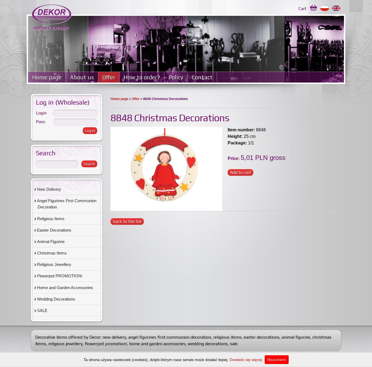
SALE (42, 310)
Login (41, 113)
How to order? (142, 77)
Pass (40, 121)
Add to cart (240, 172)
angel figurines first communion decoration (169, 337)
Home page (47, 77)
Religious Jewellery (54, 264)
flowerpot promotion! (106, 343)
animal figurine (296, 337)
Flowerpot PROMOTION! (59, 276)
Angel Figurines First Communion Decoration (66, 203)
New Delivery (49, 189)
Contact (202, 77)
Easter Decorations (54, 230)
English (336, 8)
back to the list (127, 221)
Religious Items (51, 218)
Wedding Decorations (56, 299)
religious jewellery (65, 343)
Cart (302, 8)
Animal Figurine (51, 241)
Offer (108, 77)
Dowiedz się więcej (246, 359)
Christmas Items (52, 253)
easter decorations (261, 337)
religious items (227, 337)
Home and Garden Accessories (65, 287)
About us (82, 77)
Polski (325, 8)
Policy (176, 77)
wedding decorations (208, 343)
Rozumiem (276, 359)
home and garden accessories (157, 343)
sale (233, 343)
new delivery (114, 337)
